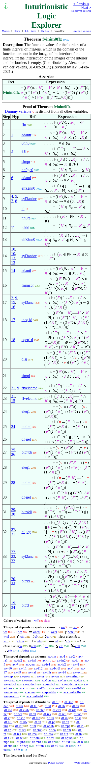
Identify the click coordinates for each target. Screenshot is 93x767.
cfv (68, 641)
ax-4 (70, 668)
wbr (5, 641)
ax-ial (32, 672)
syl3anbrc (29, 199)
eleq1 (26, 411)
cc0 (33, 646)
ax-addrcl (29, 684)
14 (13, 270)
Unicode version (82, 31)
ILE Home (30, 31)
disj (24, 359)
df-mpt (65, 726)
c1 (46, 646)
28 (13, 482)
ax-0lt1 (60, 688)
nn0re (26, 218)
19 (13, 603)
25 (13, 450)
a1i (24, 151)
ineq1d (27, 320)
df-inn (40, 746)
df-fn (78, 734)
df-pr (51, 722)
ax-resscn (28, 680)
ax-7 (15, 664)
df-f (6, 738)
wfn (39, 641)
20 (13, 579)
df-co (52, 730)
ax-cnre (30, 692)
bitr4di (27, 452)
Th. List (45, 31)
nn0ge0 (27, 170)
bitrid (26, 581)
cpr (48, 636)
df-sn (37, 722)
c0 (36, 636)
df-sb (61, 706)
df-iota (48, 734)
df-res (17, 734)
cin (22, 636)
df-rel (22, 730)
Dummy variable (18, 111)
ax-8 (76, 664)
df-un (50, 718)
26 (13, 454)
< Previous (81, 4)
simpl (26, 376)
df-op (65, 722)
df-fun (64, 734)
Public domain (56, 763)
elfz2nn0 (28, 188)
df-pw (23, 722)
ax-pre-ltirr (49, 692)
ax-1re (62, 680)
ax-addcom (69, 684)
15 (13, 302)
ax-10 (8, 668)
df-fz (17, 750)
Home (17, 31)
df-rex (47, 714)
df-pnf (21, 742)
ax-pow (25, 676)
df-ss (78, 718)
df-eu (75, 706)
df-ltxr (66, 742)
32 (13, 561)
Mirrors (5, 31)
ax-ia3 (32, 660)
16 (13, 307)
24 (13, 426)
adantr (26, 135)
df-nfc (72, 710)
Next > (86, 7)
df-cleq (40, 710)
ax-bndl (55, 668)
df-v (7, 718)
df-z (68, 746)
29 (13, 510)
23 (13, 556)
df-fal (33, 706)
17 (13, 320)
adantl (26, 178)
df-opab (48, 726)
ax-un (55, 676)
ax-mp (52, 656)
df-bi (55, 702)
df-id (80, 726)
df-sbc (21, 718)
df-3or (68, 702)
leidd (25, 227)
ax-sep (8, 676)
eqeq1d (27, 340)
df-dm (67, 730)
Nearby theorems (81, 10)
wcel (54, 632)
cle (61, 646)
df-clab (24, 710)
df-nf (48, 706)
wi (75, 627)
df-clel (57, 710)
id (23, 208)
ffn (24, 124)
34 (13, 607)
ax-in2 (61, 660)
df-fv (19, 738)
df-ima (32, 734)
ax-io (75, 660)
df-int (19, 726)
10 (13, 249)
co (20, 646)
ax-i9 (17, 672)
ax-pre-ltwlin (72, 692)
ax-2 (72, 656)
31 (13, 534)
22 (13, 552)
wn (63, 627)
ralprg (26, 532)
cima (20, 641)
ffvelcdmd (29, 388)
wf (56, 641)
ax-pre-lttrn (11, 696)
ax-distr (25, 688)
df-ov (50, 738)
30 (13, 514)
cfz (10, 651)
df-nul (8, 722)
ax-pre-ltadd (35, 696)
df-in (64, 718)
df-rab (78, 714)
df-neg (24, 746)
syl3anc (27, 302)
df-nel (26, 439)
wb (20, 632)
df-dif (36, 718)
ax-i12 (38, 668)
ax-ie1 (46, 664)
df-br (33, 726)
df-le (80, 742)
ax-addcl (10, 684)
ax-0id (76, 688)
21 (13, 388)
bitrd (25, 605)
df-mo (8, 710)
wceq (36, 632)
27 (13, 529)
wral (6, 636)
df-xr (51, 742)
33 (13, 583)
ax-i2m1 (42, 688)
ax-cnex (9, 680)
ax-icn (78, 680)
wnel (71, 632)
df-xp (7, 730)
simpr (26, 161)
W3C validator (82, 763)
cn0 (77, 646)
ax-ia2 (18, 660)
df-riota (35, 738)
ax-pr (40, 676)
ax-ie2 (62, 664)
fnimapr (28, 285)
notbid (26, 426)
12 (13, 258)
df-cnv (37, 730)
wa (5, 632)
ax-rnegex (11, 692)
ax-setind (72, 676)
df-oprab (67, 738)
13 (13, 262)
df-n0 (54, 746)
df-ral (32, 714)
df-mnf (36, 742)
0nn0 (26, 143)
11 (13, 227)
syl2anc (27, 556)
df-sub (8, 746)
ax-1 (62, 656)
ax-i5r (47, 672)
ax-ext (77, 672)
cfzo (26, 651)
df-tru (19, 706)
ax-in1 (46, 660)
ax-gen (30, 664)
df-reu (62, 714)
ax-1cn (46, 680)
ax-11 (23, 668)
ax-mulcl (49, 684)
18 (13, 340)
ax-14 (62, 672)
